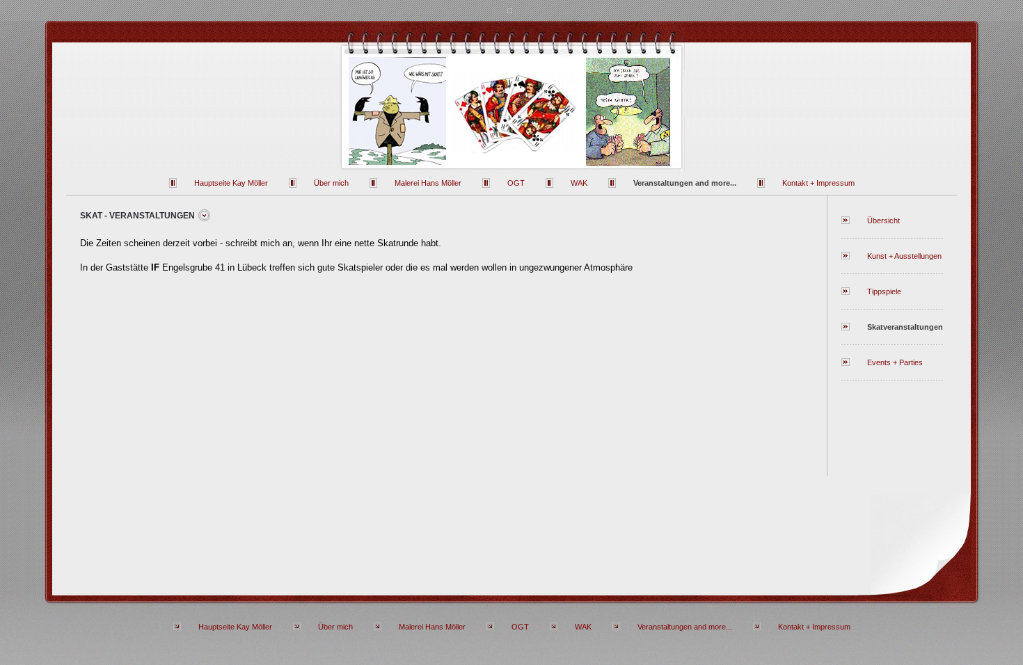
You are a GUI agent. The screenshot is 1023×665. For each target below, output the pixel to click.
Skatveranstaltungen (905, 327)
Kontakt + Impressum (818, 183)
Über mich (331, 183)
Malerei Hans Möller (428, 183)
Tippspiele (884, 291)
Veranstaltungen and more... (684, 183)
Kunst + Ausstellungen (904, 256)
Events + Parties (895, 362)
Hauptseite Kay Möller (231, 183)
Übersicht (883, 220)
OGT (516, 183)
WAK (579, 183)
